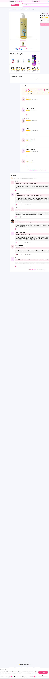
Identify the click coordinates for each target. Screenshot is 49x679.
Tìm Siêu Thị (36, 1)
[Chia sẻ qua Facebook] (21, 48)
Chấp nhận (43, 672)
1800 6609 (19, 1)
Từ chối (43, 675)
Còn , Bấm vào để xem (36, 170)
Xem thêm (37, 79)
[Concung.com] (15, 4)
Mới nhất (40, 89)
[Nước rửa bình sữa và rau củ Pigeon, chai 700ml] (18, 60)
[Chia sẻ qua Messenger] (19, 48)
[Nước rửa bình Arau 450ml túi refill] (13, 60)
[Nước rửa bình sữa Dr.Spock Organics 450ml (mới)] (23, 60)
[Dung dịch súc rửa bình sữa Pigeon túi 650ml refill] (29, 60)
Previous (11, 65)
